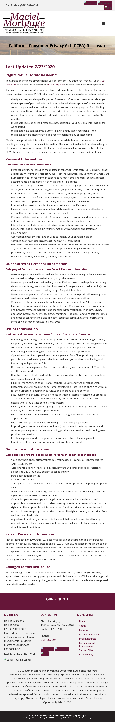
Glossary (83, 630)
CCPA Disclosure (70, 718)
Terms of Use (86, 650)
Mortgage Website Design (34, 718)
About (82, 625)
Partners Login (85, 718)
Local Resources (87, 638)
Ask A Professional (89, 634)
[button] (90, 2)
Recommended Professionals (87, 644)
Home (82, 621)
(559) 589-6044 (49, 639)
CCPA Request (56, 84)
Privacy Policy (86, 654)
